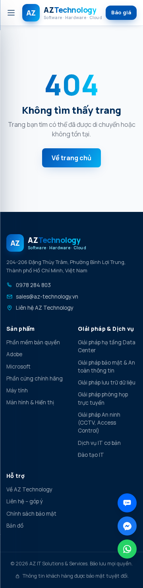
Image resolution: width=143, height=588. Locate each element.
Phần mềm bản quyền (33, 342)
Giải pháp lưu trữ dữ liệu (106, 382)
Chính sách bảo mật (31, 513)
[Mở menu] (11, 13)
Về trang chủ (71, 157)
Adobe (14, 354)
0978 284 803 (33, 285)
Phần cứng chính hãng (34, 378)
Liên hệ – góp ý (24, 501)
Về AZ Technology (29, 489)
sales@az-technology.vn (47, 296)
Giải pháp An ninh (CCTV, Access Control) (99, 423)
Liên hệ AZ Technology (44, 307)
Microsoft (18, 366)
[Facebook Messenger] (127, 526)
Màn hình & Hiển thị (30, 402)
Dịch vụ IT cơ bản (99, 442)
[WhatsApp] (127, 549)
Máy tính (17, 390)
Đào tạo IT (91, 454)
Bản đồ (14, 525)
